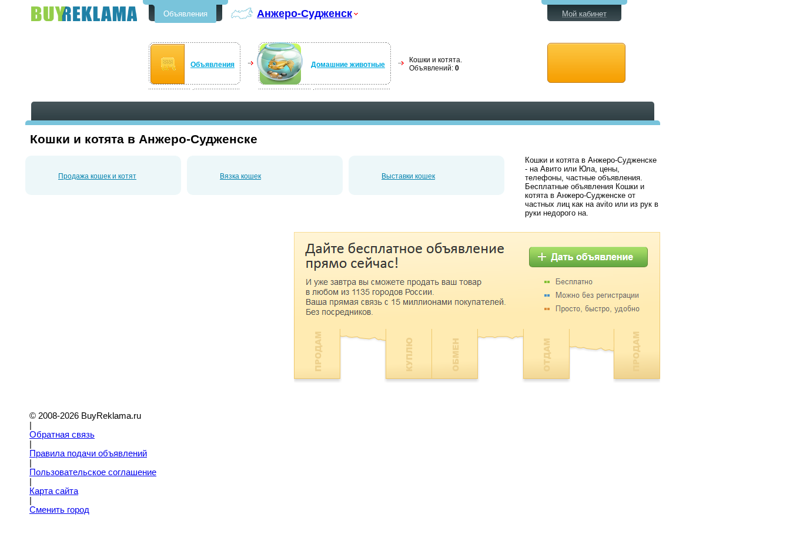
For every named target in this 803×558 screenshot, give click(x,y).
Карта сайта (53, 491)
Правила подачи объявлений (88, 453)
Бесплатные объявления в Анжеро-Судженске (84, 13)
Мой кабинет (584, 13)
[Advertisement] (124, 314)
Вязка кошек (240, 176)
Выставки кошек (408, 176)
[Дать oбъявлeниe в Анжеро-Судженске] (586, 63)
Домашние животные (348, 64)
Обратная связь (62, 434)
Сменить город (59, 510)
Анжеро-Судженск (304, 13)
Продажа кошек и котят (97, 176)
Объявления (185, 13)
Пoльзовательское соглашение (92, 472)
